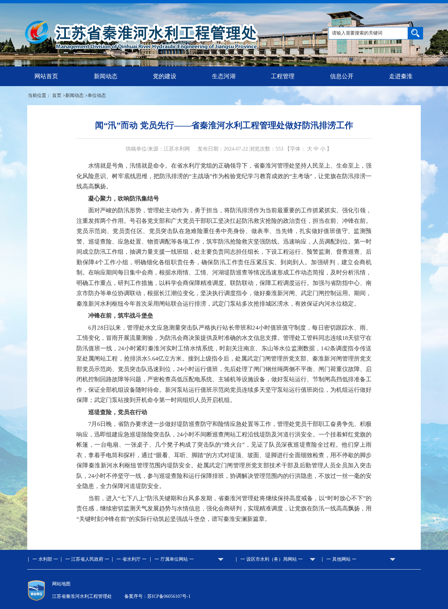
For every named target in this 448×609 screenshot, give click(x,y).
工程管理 (283, 76)
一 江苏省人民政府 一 (87, 559)
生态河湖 (223, 76)
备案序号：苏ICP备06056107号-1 (157, 596)
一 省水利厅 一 (131, 559)
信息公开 (342, 76)
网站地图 (61, 583)
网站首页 (46, 76)
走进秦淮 (401, 76)
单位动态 (97, 95)
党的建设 (164, 76)
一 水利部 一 (45, 559)
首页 (56, 95)
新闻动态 (105, 76)
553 (279, 149)
